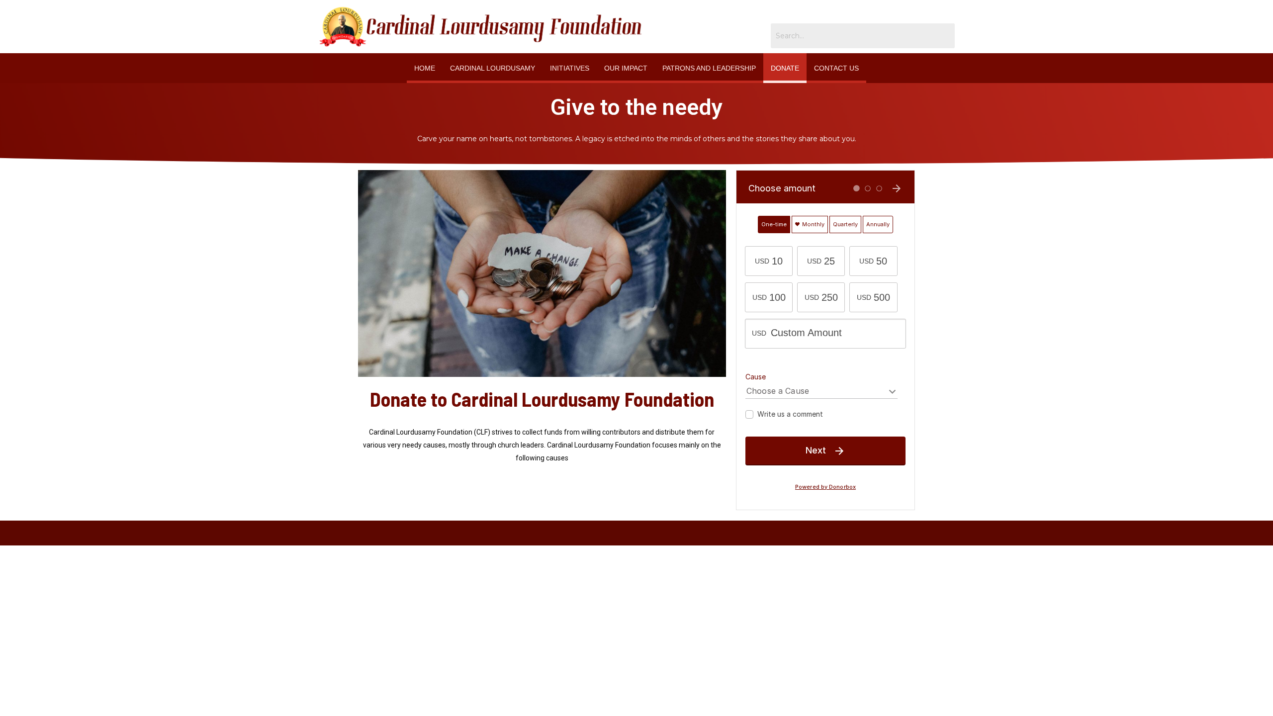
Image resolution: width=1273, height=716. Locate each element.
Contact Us (836, 68)
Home (424, 68)
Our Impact (625, 68)
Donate (785, 68)
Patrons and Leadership (709, 68)
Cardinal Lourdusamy (492, 68)
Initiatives (569, 68)
